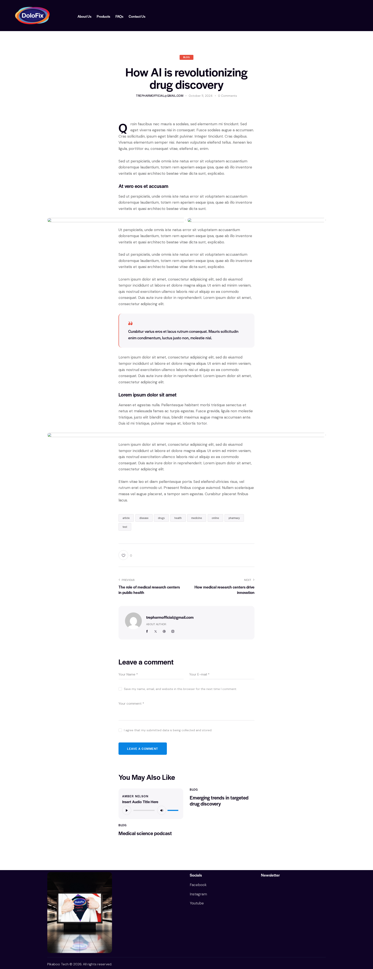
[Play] (126, 810)
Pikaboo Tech (58, 964)
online (215, 518)
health (178, 518)
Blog (186, 57)
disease (144, 518)
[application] (151, 810)
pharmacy (234, 518)
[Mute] (161, 810)
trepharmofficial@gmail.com (170, 617)
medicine (196, 518)
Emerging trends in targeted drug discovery (219, 801)
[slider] (174, 810)
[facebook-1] (147, 631)
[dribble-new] (164, 631)
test (125, 527)
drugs (161, 518)
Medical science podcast (145, 833)
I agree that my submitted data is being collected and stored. (168, 730)
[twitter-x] (155, 631)
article (126, 518)
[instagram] (173, 631)
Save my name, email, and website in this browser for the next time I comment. (180, 689)
